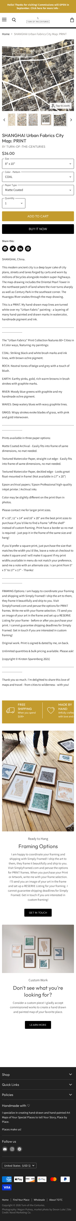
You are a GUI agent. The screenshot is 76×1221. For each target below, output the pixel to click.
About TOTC (55, 1199)
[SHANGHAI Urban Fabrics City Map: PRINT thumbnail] (9, 119)
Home (6, 34)
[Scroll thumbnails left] (5, 119)
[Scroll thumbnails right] (70, 119)
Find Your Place (21, 1199)
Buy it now (38, 229)
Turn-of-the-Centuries (25, 146)
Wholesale (39, 1199)
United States (17, 1165)
